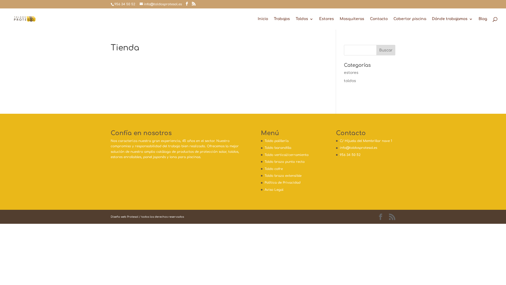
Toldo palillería (277, 141)
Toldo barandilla (278, 148)
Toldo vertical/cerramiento (287, 155)
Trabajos (282, 19)
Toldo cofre (274, 169)
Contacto (379, 19)
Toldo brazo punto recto (285, 162)
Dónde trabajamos (450, 19)
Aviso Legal (274, 190)
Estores (326, 19)
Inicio (263, 19)
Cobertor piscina (409, 19)
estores (351, 73)
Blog (483, 19)
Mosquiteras (352, 19)
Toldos (302, 19)
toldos (350, 81)
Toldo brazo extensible (283, 176)
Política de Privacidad (282, 182)
